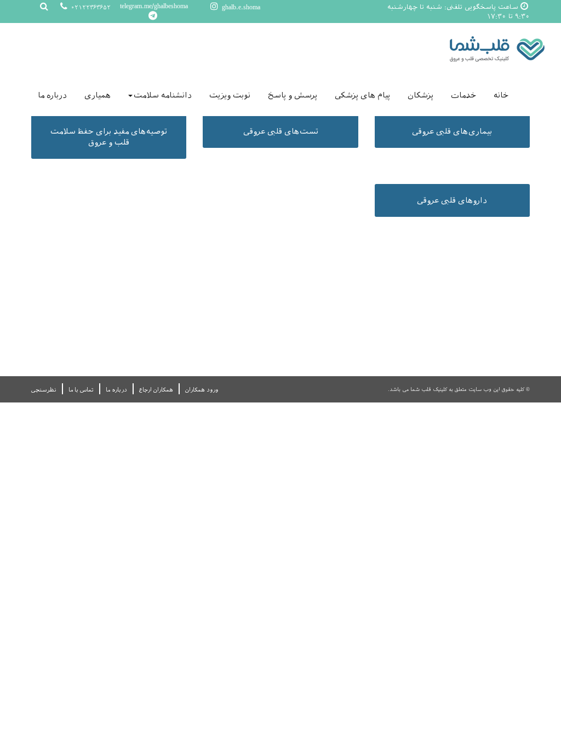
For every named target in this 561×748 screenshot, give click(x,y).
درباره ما (52, 95)
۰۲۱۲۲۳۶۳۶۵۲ (90, 7)
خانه (501, 95)
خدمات (463, 95)
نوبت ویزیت (229, 95)
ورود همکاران (201, 390)
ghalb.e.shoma (240, 7)
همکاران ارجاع (156, 390)
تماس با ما (81, 390)
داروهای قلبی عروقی (452, 200)
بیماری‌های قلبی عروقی (452, 131)
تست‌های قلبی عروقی (280, 131)
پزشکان (420, 95)
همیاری (97, 95)
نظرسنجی (43, 390)
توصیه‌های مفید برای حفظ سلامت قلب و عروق (108, 137)
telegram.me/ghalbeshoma (154, 6)
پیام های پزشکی (362, 95)
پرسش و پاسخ (292, 95)
